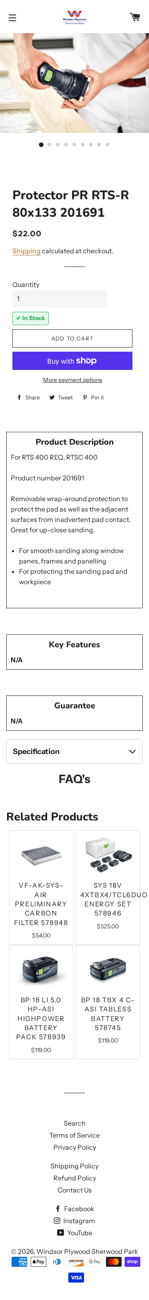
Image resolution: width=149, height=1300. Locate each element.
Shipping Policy (74, 1166)
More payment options (72, 380)
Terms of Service (74, 1135)
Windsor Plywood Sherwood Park (87, 1251)
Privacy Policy (74, 1147)
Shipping (26, 251)
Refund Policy (74, 1178)
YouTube (79, 1233)
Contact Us (75, 1190)
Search (75, 1123)
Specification (36, 751)
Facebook (78, 1209)
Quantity (25, 284)
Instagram (78, 1221)
